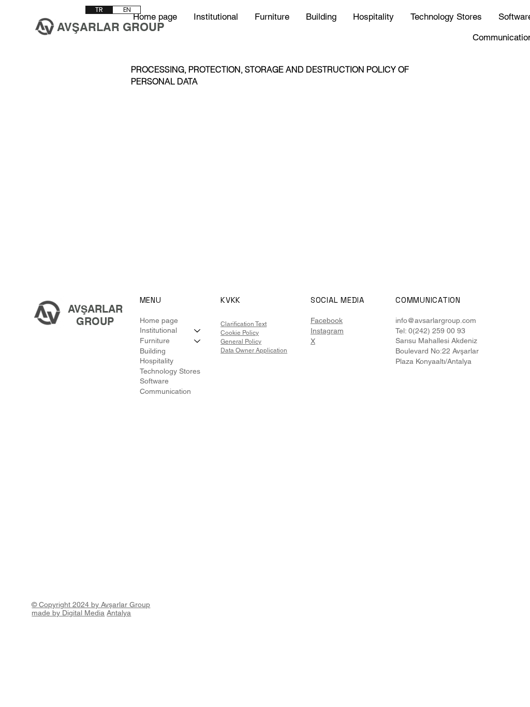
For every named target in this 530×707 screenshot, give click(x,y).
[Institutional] (198, 331)
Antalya (119, 613)
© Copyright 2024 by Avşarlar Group (91, 604)
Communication (165, 391)
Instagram (327, 331)
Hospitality (156, 361)
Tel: (400, 331)
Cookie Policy (239, 332)
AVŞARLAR (95, 309)
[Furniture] (198, 341)
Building (153, 351)
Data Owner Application (253, 350)
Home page (159, 320)
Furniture (155, 340)
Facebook (327, 320)
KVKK (230, 300)
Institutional (158, 330)
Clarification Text (243, 324)
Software (154, 381)
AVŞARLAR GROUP (111, 27)
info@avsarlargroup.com (435, 320)
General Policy (240, 341)
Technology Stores (170, 371)
